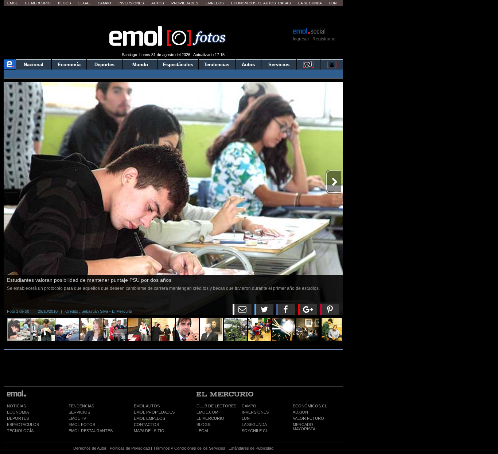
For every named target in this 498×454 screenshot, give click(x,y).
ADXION (300, 412)
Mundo (140, 64)
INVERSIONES (255, 412)
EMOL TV (77, 418)
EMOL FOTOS (82, 424)
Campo (104, 3)
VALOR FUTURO (308, 418)
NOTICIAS (16, 406)
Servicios (278, 64)
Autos (157, 3)
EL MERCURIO (210, 418)
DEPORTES (18, 418)
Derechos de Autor (89, 448)
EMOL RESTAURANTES (91, 431)
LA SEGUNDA (254, 424)
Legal (84, 3)
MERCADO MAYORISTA (304, 426)
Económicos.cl (246, 3)
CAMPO (249, 406)
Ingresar (301, 39)
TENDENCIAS (81, 406)
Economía (69, 64)
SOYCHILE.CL (255, 431)
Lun (332, 3)
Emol (12, 3)
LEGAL (203, 431)
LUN (246, 418)
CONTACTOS (146, 424)
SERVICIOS (79, 412)
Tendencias (216, 64)
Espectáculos (178, 64)
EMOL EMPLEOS (149, 418)
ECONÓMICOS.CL (310, 406)
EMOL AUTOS (147, 406)
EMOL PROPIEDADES (154, 412)
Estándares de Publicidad (251, 448)
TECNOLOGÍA (20, 431)
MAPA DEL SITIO (149, 431)
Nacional (33, 64)
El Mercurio (38, 3)
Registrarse (323, 39)
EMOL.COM (207, 412)
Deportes (104, 64)
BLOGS (203, 424)
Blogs (64, 3)
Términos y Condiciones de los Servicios (189, 448)
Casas (284, 3)
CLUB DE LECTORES (216, 406)
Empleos (215, 3)
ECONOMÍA (18, 412)
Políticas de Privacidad (130, 448)
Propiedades (184, 3)
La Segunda (310, 3)
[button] (333, 91)
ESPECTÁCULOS (23, 424)
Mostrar (173, 16)
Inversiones (131, 3)
